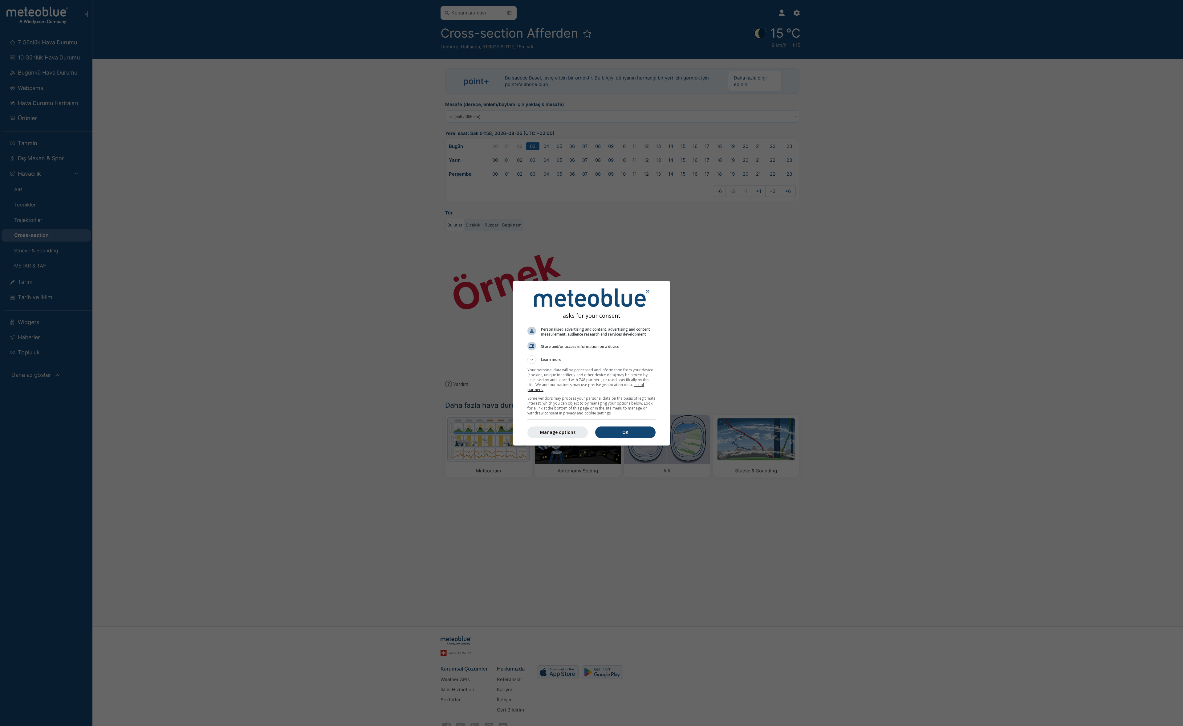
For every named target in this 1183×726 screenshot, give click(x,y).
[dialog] (591, 363)
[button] (591, 359)
